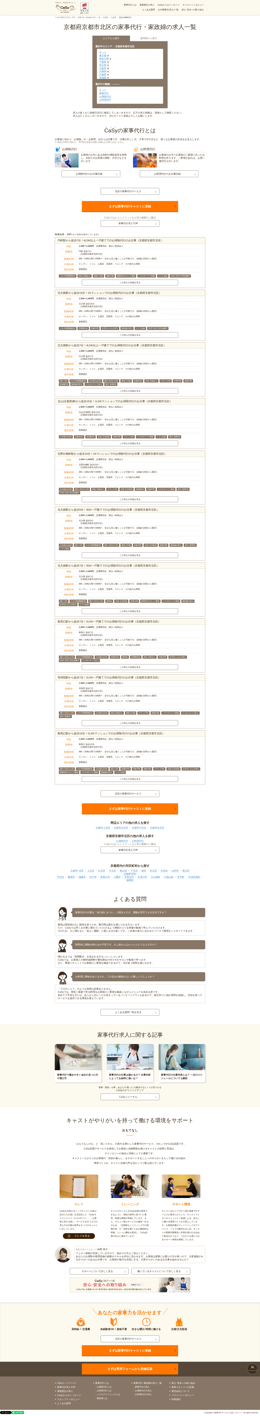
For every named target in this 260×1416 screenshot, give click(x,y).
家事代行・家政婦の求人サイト (65, 2)
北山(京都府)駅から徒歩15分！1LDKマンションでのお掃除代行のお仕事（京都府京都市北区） (115, 401)
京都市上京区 (103, 827)
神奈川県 (104, 59)
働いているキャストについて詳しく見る (159, 1271)
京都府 (105, 17)
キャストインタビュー (193, 5)
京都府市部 (130, 874)
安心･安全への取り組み (193, 9)
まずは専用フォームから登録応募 (130, 1368)
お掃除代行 (105, 96)
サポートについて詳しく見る (97, 1271)
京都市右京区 (157, 827)
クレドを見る (82, 1236)
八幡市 (117, 877)
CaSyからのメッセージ (169, 5)
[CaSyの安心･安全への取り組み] (130, 1285)
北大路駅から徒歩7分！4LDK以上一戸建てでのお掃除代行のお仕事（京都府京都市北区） (112, 345)
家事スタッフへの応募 (183, 1387)
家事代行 (104, 93)
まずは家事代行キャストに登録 (130, 206)
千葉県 (102, 62)
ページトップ (252, 1370)
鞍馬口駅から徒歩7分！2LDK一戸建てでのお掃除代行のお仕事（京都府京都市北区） (109, 621)
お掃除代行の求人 (143, 1390)
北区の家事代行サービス (128, 191)
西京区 (186, 870)
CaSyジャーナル (128, 1097)
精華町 (130, 880)
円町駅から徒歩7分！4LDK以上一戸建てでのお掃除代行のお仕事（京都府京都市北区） (110, 240)
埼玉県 (102, 65)
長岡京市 (105, 877)
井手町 (180, 877)
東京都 (102, 55)
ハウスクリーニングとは (108, 1394)
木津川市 (142, 877)
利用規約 (176, 1399)
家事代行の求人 (142, 1387)
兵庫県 (102, 71)
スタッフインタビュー (68, 1399)
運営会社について (181, 1391)
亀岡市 (71, 877)
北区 (81, 870)
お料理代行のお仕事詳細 (167, 174)
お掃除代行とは (104, 1387)
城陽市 (82, 877)
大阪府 (102, 68)
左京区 (101, 870)
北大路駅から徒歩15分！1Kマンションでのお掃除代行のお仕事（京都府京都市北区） (109, 292)
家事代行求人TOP (128, 223)
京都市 (113, 17)
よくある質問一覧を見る (128, 1012)
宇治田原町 (194, 877)
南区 (143, 870)
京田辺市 (129, 877)
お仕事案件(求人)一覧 (168, 9)
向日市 (93, 877)
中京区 (112, 870)
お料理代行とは (104, 1390)
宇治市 (60, 877)
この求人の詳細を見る (130, 282)
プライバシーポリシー (183, 1395)
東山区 (123, 870)
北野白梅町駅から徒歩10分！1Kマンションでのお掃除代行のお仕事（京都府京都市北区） (112, 453)
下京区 (134, 870)
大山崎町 (155, 877)
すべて (102, 52)
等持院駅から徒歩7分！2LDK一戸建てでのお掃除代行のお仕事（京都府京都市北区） (109, 677)
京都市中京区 (139, 827)
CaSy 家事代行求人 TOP (65, 17)
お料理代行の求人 (143, 1394)
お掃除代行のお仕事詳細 (89, 174)
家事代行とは (130, 5)
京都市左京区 (121, 827)
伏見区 (164, 870)
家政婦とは (102, 1398)
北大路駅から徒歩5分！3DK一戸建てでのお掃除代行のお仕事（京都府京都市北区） (108, 509)
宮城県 (102, 78)
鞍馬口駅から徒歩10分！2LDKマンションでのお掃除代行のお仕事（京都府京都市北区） (111, 733)
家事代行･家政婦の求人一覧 (89, 17)
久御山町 (169, 877)
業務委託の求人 (147, 5)
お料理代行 (105, 99)
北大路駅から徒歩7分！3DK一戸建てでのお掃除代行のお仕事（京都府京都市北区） (108, 565)
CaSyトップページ (66, 1383)
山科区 (175, 870)
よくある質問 (148, 9)
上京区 (90, 870)
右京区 (153, 870)
